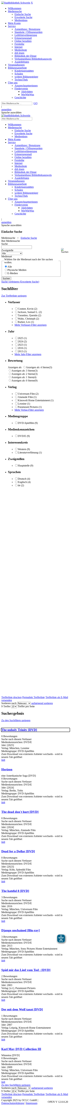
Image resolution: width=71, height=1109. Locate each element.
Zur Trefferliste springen (14, 295)
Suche (4, 243)
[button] (65, 250)
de (19, 485)
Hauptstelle (24, 465)
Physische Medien (16, 270)
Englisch (22, 482)
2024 (20, 341)
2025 (20, 338)
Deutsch (22, 478)
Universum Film (26, 393)
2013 (20, 351)
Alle (9, 266)
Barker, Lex (24, 322)
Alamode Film (25, 397)
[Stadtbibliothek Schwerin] (15, 2)
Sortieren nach (8, 703)
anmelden (6, 109)
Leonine (22, 403)
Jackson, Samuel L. (28, 312)
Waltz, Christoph (26, 318)
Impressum (31, 1103)
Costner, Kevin (26, 308)
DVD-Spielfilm (26, 423)
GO (35, 103)
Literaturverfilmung (28, 452)
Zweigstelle (7, 250)
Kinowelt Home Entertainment (34, 400)
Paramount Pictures (28, 407)
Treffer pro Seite (26, 706)
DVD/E (22, 436)
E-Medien (12, 273)
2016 (20, 348)
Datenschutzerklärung (12, 1103)
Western (22, 449)
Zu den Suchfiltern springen (15, 720)
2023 (20, 344)
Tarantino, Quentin (27, 315)
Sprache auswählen (11, 112)
